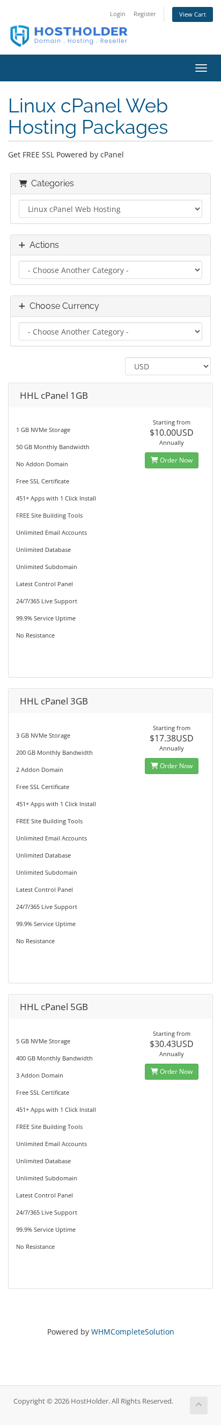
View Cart (192, 14)
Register (145, 14)
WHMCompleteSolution (132, 1332)
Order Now (175, 460)
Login (118, 14)
